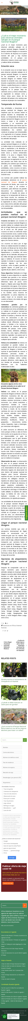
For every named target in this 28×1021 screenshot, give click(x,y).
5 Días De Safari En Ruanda (8, 979)
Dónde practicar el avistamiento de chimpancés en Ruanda (13, 680)
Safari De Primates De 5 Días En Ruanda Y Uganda (14, 999)
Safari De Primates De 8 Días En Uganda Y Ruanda (14, 996)
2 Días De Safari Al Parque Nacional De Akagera (13, 964)
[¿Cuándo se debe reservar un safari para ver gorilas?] (14, 692)
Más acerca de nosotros (7, 925)
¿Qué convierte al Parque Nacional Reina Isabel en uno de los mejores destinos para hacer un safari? (13, 728)
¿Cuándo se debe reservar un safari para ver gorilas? (11, 703)
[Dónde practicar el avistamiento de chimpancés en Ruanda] (14, 670)
